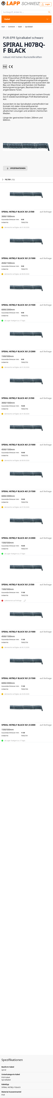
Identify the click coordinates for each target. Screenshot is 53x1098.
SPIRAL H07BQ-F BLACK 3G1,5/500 (17, 212)
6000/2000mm (8, 309)
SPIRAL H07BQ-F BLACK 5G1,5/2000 (18, 725)
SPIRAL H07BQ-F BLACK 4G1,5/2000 (18, 538)
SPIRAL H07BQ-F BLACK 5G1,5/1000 (18, 632)
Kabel (20, 27)
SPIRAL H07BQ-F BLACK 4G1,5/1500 (18, 491)
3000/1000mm (8, 216)
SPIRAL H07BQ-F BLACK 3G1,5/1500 (18, 305)
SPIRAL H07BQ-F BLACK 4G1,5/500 (17, 398)
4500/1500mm (8, 263)
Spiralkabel (29, 27)
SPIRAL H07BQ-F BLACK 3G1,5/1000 (18, 258)
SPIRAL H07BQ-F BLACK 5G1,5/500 (17, 584)
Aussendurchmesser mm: (10, 220)
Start (3, 27)
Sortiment (11, 27)
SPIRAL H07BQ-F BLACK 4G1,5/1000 (18, 445)
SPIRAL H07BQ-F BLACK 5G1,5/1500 (18, 678)
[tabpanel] (26, 146)
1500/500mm (7, 356)
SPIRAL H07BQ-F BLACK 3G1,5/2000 (18, 351)
